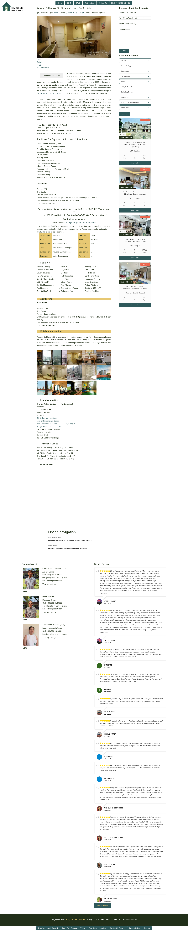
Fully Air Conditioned (45, 276)
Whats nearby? (43, 68)
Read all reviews (102, 905)
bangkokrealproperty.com (52, 581)
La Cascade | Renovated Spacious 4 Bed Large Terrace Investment (135, 193)
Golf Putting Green (92, 276)
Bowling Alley (90, 267)
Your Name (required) (127, 12)
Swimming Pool (67, 291)
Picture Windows (91, 285)
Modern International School (48, 421)
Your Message (124, 29)
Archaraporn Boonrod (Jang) (53, 625)
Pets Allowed (66, 285)
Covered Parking (43, 273)
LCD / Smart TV (43, 282)
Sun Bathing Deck (44, 291)
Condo (55, 12)
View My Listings (49, 584)
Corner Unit (89, 270)
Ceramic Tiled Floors (45, 270)
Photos (39, 65)
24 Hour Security (43, 267)
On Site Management (45, 285)
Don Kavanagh (48, 596)
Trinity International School (47, 418)
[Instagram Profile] (26, 591)
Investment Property (92, 279)
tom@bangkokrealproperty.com (54, 578)
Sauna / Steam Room (69, 288)
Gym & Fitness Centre (45, 279)
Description (41, 59)
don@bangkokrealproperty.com (54, 606)
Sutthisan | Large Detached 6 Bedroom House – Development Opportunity (135, 144)
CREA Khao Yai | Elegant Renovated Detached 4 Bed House (135, 288)
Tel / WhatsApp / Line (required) (131, 18)
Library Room (66, 282)
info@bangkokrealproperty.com (81, 222)
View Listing (135, 163)
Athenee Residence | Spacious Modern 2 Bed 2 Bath (68, 547)
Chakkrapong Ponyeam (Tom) (54, 568)
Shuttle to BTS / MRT (93, 288)
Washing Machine (92, 291)
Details (39, 62)
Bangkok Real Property (75, 920)
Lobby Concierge (91, 282)
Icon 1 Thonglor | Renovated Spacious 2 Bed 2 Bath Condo (135, 240)
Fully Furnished (67, 276)
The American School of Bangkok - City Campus (56, 424)
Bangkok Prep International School (51, 93)
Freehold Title (90, 273)
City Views (65, 270)
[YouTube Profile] (24, 591)
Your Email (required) (127, 24)
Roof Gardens (42, 288)
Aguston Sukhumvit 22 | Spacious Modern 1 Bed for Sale (69, 539)
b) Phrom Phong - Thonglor (75, 12)
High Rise (65, 279)
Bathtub (64, 267)
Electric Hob (65, 273)
